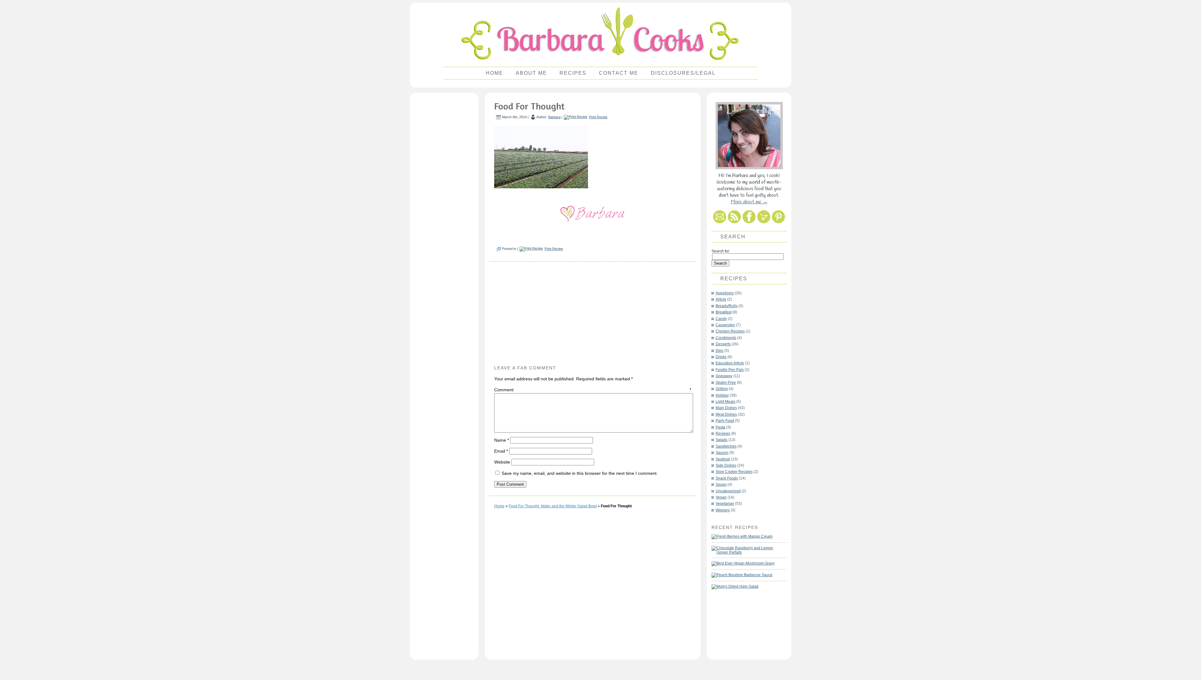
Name (501, 440)
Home (494, 73)
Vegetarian (725, 503)
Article (721, 299)
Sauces (722, 452)
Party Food (725, 421)
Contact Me (618, 73)
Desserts (723, 344)
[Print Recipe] (575, 117)
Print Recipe (598, 117)
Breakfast (724, 312)
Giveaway (724, 376)
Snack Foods (727, 478)
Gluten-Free (726, 382)
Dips (719, 350)
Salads (721, 440)
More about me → (749, 202)
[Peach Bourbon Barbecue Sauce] (742, 575)
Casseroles (725, 325)
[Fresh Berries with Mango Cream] (742, 536)
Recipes (573, 73)
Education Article (730, 363)
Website (502, 461)
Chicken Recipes (730, 331)
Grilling (722, 389)
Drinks (721, 357)
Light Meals (725, 401)
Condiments (726, 338)
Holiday (722, 395)
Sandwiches (726, 446)
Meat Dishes (726, 414)
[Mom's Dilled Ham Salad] (735, 586)
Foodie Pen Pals (730, 370)
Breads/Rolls (726, 306)
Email (501, 451)
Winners (723, 510)
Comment (592, 389)
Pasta (720, 427)
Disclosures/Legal (683, 73)
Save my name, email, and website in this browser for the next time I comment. (580, 473)
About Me (531, 73)
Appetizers (725, 293)
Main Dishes (726, 408)
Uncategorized (728, 491)
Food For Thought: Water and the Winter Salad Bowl (553, 506)
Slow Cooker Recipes (734, 471)
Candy (721, 319)
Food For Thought (529, 106)
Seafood (723, 459)
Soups (721, 484)
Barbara (554, 117)
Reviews (723, 433)
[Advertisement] (444, 189)
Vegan (721, 497)
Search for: (721, 251)
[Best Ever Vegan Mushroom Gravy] (743, 563)
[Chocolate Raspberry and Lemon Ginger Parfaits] (746, 550)
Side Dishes (726, 465)
